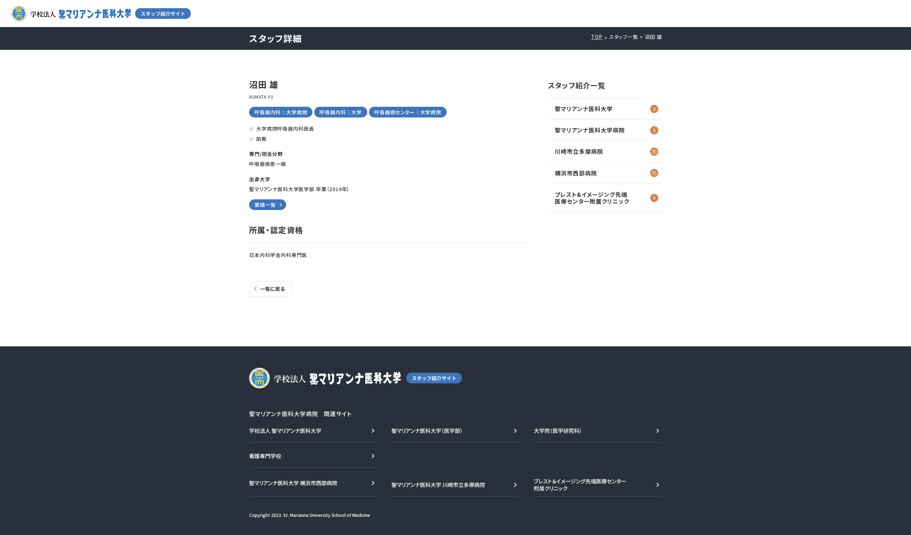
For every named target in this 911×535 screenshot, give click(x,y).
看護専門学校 (265, 456)
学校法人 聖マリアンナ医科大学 (285, 430)
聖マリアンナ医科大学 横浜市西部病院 (293, 483)
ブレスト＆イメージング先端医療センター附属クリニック (580, 484)
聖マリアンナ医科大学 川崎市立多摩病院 (438, 484)
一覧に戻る (272, 288)
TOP (596, 37)
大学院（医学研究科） (558, 430)
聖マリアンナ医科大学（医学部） (427, 430)
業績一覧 (264, 204)
